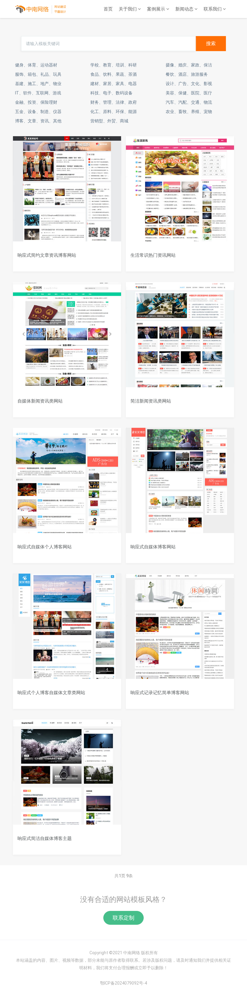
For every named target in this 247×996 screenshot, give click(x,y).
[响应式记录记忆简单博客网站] (180, 630)
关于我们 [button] (128, 9)
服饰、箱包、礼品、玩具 (38, 74)
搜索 (211, 43)
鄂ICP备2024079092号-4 (123, 983)
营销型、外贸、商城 (109, 120)
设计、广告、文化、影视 (189, 83)
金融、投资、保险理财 (36, 102)
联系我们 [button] (213, 9)
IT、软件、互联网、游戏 (38, 92)
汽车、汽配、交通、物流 (189, 102)
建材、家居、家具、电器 (113, 83)
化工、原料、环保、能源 (113, 111)
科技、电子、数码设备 (111, 92)
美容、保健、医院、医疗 (189, 92)
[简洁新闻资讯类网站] (180, 338)
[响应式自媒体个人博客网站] (67, 484)
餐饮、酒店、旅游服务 (187, 74)
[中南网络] (41, 9)
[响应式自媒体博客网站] (180, 484)
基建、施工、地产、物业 (38, 83)
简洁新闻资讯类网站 (150, 400)
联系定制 (123, 918)
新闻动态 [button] (185, 9)
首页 (108, 9)
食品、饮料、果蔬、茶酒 (113, 74)
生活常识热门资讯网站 (153, 255)
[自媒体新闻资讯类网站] (67, 338)
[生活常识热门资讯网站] (180, 193)
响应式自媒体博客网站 (153, 546)
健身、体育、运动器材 (36, 65)
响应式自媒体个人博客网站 (44, 546)
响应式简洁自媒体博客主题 (44, 838)
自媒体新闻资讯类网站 (40, 400)
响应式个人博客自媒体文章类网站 (51, 692)
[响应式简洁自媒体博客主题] (67, 776)
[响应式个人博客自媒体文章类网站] (67, 630)
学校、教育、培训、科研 (113, 65)
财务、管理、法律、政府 (113, 102)
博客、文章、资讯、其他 (38, 120)
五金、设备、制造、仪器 (38, 111)
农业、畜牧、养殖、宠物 (189, 111)
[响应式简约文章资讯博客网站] (67, 193)
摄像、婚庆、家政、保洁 (189, 65)
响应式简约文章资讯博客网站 (46, 255)
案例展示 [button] (156, 9)
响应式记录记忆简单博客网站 (159, 692)
